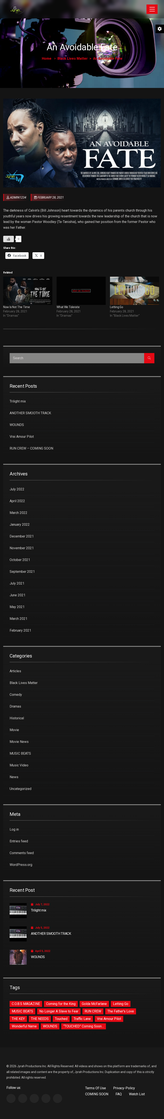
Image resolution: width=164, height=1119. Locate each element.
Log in (14, 829)
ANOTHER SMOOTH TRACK (30, 413)
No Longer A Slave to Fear (58, 1011)
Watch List (137, 1094)
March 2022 (18, 513)
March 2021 (18, 619)
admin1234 (18, 197)
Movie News (19, 742)
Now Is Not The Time (16, 307)
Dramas (15, 706)
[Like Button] (8, 239)
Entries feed (19, 841)
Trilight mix (18, 401)
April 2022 (17, 501)
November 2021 (22, 548)
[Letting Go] (134, 291)
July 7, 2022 (42, 904)
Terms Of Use (95, 1088)
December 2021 (22, 536)
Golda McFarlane (94, 1004)
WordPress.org (21, 865)
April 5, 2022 (42, 951)
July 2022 (17, 489)
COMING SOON (96, 1094)
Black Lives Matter (72, 58)
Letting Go (116, 307)
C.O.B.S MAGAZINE (26, 1004)
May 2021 (17, 607)
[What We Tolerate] (81, 291)
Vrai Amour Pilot (22, 437)
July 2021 (17, 583)
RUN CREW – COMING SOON (31, 448)
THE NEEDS (40, 1019)
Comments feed (22, 853)
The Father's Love (120, 1011)
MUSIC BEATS (20, 753)
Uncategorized (20, 789)
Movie (14, 730)
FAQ (119, 1094)
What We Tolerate (68, 307)
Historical (17, 718)
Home (46, 58)
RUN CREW (93, 1011)
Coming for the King (61, 1004)
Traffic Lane (82, 1019)
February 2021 (20, 630)
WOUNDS (17, 425)
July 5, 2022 (42, 927)
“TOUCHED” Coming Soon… (83, 1026)
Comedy (16, 695)
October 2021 (20, 560)
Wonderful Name (24, 1026)
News (14, 777)
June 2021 (17, 595)
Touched (61, 1019)
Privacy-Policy (124, 1088)
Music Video (19, 765)
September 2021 (22, 572)
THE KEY (18, 1019)
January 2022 (20, 524)
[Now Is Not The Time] (27, 291)
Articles (15, 671)
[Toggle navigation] (152, 9)
